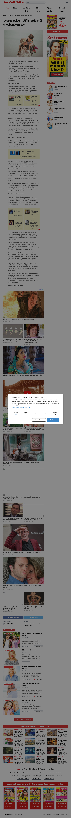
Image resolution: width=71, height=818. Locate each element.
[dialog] (35, 409)
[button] (35, 407)
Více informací (26, 405)
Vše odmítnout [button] (39, 420)
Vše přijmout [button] (53, 420)
